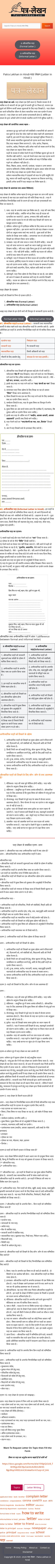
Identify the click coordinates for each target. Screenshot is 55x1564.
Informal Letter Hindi (40, 318)
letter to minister (40, 1524)
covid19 (37, 1500)
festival (37, 1509)
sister (23, 1536)
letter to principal (8, 1528)
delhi (50, 1500)
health (18, 1514)
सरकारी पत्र (6, 346)
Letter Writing (34, 1487)
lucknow (20, 1528)
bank (15, 1497)
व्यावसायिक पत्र (7, 351)
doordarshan (20, 1505)
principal (11, 1532)
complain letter (37, 1496)
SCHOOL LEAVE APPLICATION (10, 1536)
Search (47, 26)
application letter (6, 1497)
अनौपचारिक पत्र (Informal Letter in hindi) (24, 509)
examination (22, 1509)
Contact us (45, 1547)
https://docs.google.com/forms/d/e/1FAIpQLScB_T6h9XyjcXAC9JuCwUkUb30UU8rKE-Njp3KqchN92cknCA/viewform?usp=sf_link (27, 1467)
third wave (30, 1536)
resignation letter (23, 1533)
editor (30, 1505)
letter (32, 1518)
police (2, 1532)
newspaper (39, 1528)
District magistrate (7, 1505)
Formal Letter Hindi (13, 318)
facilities (31, 1509)
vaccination (39, 1536)
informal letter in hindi (9, 1519)
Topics (17, 1487)
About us (33, 1547)
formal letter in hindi (7, 1514)
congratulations (15, 1501)
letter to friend (24, 1524)
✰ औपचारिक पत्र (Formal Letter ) (27, 45)
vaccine (47, 1536)
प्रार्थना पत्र (6, 340)
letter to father (6, 1524)
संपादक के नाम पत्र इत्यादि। (38, 356)
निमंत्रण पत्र (32, 340)
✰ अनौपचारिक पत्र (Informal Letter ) (27, 55)
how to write (33, 1512)
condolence (4, 1501)
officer (50, 1528)
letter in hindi (44, 1519)
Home (8, 1547)
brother (22, 1497)
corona (27, 1500)
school (40, 1532)
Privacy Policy (20, 1547)
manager (27, 1528)
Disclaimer (27, 1551)
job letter (22, 1519)
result (32, 1533)
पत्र (2, 1540)
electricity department (8, 1509)
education (40, 1505)
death (45, 1501)
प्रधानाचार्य (9, 1541)
